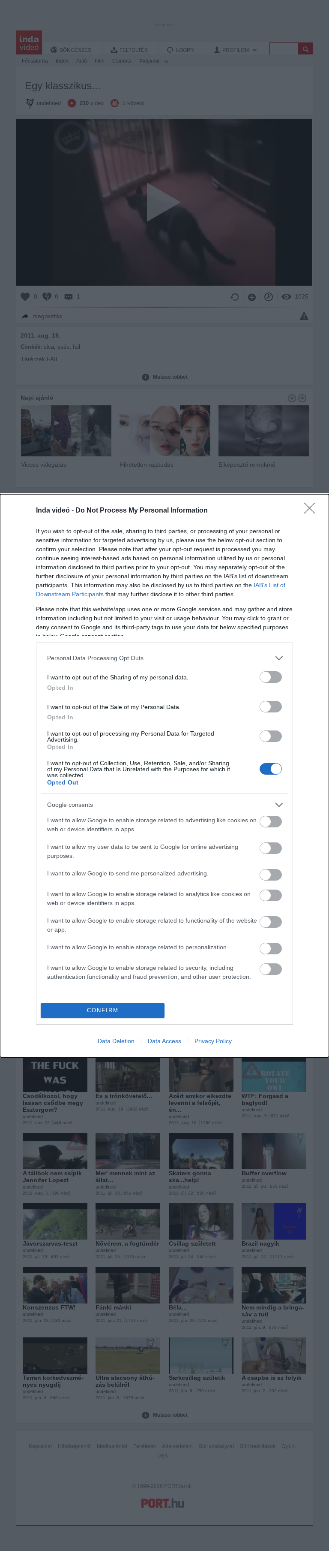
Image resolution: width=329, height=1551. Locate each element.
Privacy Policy (213, 1041)
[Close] (312, 511)
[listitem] (164, 658)
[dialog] (164, 775)
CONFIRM (103, 1010)
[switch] (271, 677)
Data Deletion (116, 1041)
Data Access (164, 1041)
